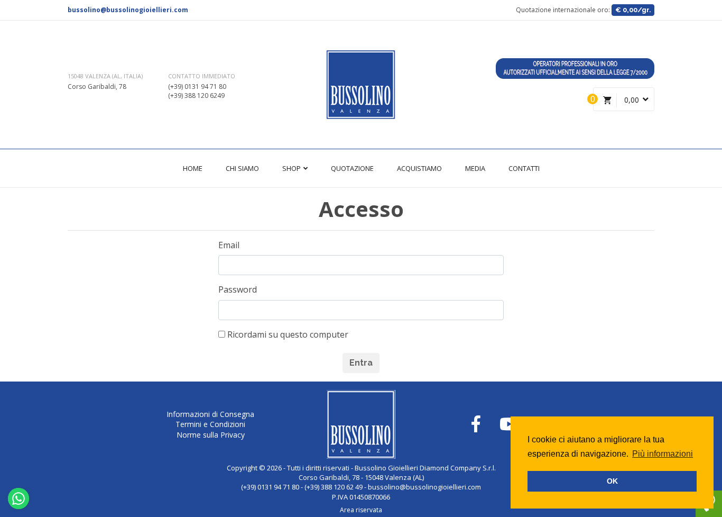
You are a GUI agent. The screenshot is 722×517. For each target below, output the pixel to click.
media (475, 168)
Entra (361, 363)
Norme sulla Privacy (211, 435)
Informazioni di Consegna (210, 414)
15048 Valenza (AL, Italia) (105, 76)
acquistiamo (419, 168)
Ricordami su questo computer (286, 334)
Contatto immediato (201, 76)
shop (292, 168)
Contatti (524, 168)
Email (228, 245)
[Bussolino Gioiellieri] (361, 84)
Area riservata (361, 509)
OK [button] (612, 481)
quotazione (352, 168)
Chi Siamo (242, 168)
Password (237, 289)
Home (192, 168)
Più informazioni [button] (662, 453)
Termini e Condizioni (210, 424)
